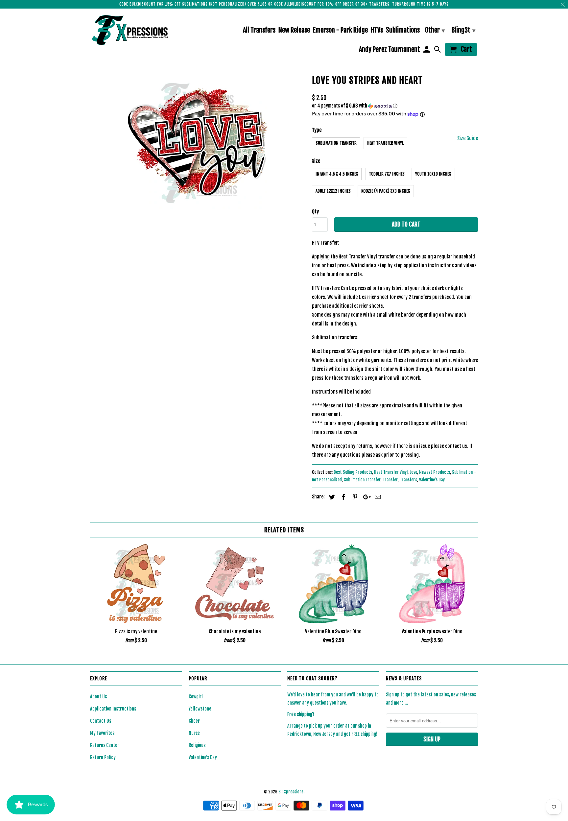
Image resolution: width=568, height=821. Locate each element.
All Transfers (259, 30)
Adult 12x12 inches (333, 191)
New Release (294, 30)
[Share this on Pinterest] (354, 496)
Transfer (390, 479)
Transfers (408, 479)
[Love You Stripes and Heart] (197, 142)
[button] (395, 106)
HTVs (377, 30)
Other (435, 30)
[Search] (438, 51)
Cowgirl (196, 696)
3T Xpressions (290, 791)
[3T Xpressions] (136, 29)
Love (413, 472)
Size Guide (467, 138)
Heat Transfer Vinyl (385, 143)
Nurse (194, 733)
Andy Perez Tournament (389, 50)
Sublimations (403, 30)
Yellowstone (200, 709)
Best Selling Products (353, 472)
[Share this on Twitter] (331, 496)
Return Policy (103, 757)
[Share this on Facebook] (342, 496)
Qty (315, 211)
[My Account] (427, 51)
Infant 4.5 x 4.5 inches (337, 174)
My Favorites (102, 733)
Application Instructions (113, 709)
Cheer (194, 721)
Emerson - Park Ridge (340, 30)
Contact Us (100, 721)
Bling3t (463, 30)
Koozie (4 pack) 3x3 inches (385, 191)
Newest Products (434, 472)
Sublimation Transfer (336, 143)
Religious (197, 745)
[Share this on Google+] (365, 496)
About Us (98, 696)
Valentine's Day (432, 479)
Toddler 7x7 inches (387, 174)
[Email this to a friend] (376, 496)
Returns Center (104, 745)
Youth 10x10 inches (433, 174)
